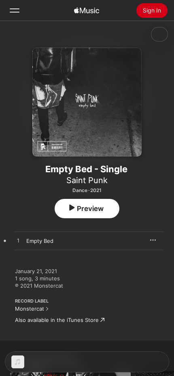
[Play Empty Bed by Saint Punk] (18, 240)
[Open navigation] (14, 10)
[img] (86, 10)
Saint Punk (87, 180)
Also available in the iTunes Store (57, 320)
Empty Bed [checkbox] (39, 241)
